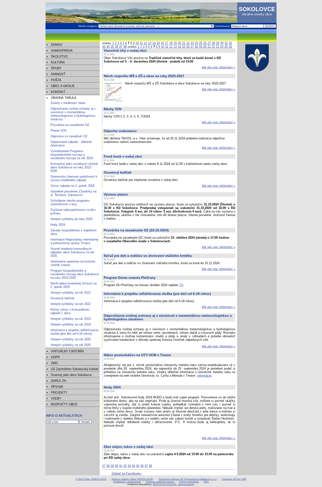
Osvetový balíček (62, 298)
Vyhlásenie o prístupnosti (127, 481)
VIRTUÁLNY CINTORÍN (67, 351)
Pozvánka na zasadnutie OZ (69, 125)
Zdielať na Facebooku (126, 473)
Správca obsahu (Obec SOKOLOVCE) (132, 479)
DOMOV (56, 44)
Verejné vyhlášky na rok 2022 (70, 304)
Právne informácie (189, 481)
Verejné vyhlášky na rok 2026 (70, 345)
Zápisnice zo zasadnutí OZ (68, 136)
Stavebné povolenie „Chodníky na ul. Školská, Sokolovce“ (73, 193)
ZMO (54, 363)
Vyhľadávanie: (223, 26)
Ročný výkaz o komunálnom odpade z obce (69, 311)
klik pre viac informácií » (218, 67)
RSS (206, 481)
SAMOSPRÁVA (62, 50)
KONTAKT (58, 92)
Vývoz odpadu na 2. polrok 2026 (72, 185)
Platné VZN (58, 130)
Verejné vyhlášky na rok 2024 (70, 324)
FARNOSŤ (58, 74)
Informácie (204, 375)
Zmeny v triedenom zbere (67, 103)
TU (181, 285)
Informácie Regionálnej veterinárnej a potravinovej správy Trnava (74, 241)
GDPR (55, 357)
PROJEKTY (59, 392)
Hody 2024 (57, 224)
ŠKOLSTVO (59, 56)
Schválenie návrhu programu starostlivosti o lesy (69, 202)
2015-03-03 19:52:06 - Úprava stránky (173, 484)
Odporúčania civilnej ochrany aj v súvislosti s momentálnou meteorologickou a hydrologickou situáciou (73, 114)
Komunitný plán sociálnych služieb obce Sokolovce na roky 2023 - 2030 (74, 167)
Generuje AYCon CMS (234, 479)
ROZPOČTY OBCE (64, 404)
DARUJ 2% (58, 381)
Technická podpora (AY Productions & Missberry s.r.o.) (187, 479)
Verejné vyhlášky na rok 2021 (70, 292)
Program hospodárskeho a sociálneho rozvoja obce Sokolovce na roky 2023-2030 (74, 274)
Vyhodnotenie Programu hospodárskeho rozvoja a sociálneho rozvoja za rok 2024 (71, 154)
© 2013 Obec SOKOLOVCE (91, 479)
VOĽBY (56, 398)
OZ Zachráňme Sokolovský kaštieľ (75, 369)
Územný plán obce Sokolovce (71, 375)
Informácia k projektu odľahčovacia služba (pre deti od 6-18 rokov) (74, 331)
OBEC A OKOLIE (63, 86)
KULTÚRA (58, 62)
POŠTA (56, 80)
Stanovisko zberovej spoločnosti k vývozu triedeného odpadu (73, 178)
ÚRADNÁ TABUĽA (63, 98)
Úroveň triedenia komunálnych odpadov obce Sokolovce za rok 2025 (72, 252)
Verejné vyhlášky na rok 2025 (70, 339)
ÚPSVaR (57, 386)
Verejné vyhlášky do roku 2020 (71, 219)
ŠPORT (56, 68)
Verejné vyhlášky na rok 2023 (70, 319)
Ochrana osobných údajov (160, 481)
